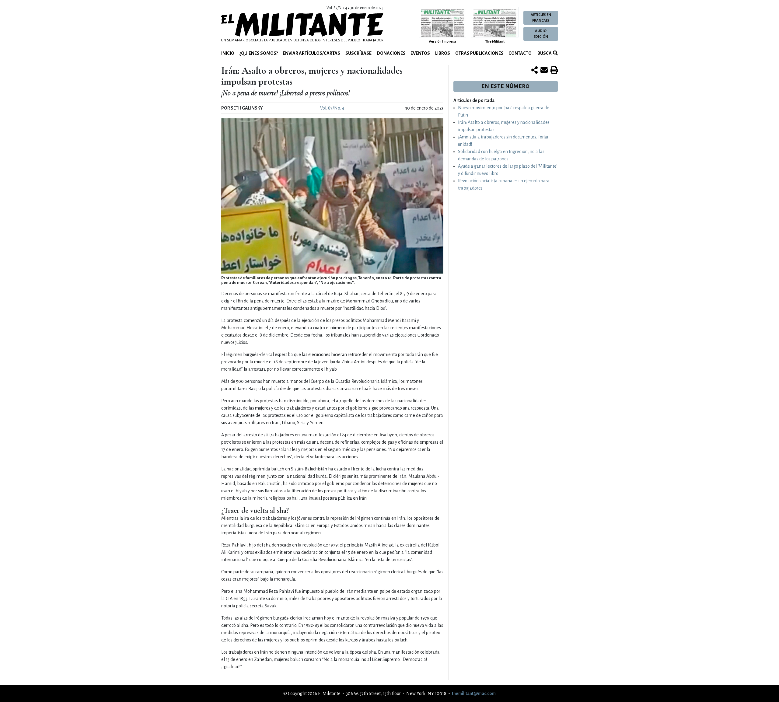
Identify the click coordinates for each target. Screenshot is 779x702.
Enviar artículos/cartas (311, 53)
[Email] (544, 70)
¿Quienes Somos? (258, 53)
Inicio (227, 53)
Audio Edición (540, 34)
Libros (442, 53)
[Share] (534, 70)
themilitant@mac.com (474, 693)
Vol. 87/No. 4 (332, 108)
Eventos (420, 53)
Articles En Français (541, 18)
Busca (544, 53)
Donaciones (391, 53)
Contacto (520, 53)
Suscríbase (358, 53)
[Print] (554, 70)
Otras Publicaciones (479, 53)
